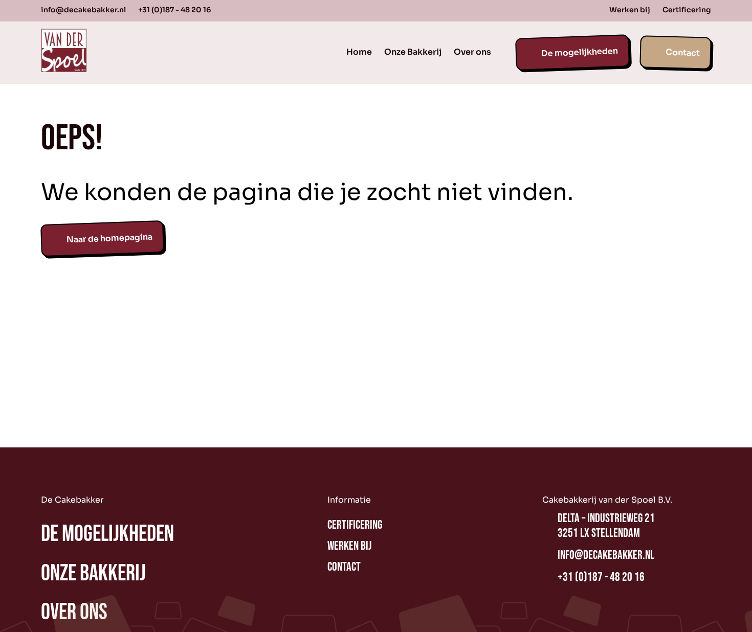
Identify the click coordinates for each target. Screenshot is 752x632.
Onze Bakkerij (412, 52)
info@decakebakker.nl (83, 9)
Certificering (686, 9)
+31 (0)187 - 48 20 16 (174, 9)
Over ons (472, 52)
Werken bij (629, 9)
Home (359, 52)
